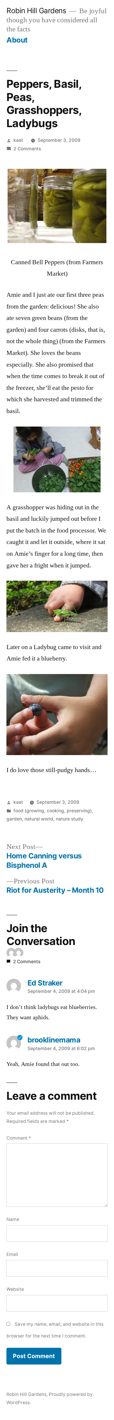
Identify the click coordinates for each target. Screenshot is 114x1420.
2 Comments (27, 148)
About (17, 40)
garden (14, 819)
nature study (69, 819)
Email (12, 1254)
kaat (18, 140)
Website (15, 1289)
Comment (18, 1138)
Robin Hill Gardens (36, 10)
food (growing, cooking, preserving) (52, 810)
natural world (39, 819)
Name (12, 1219)
